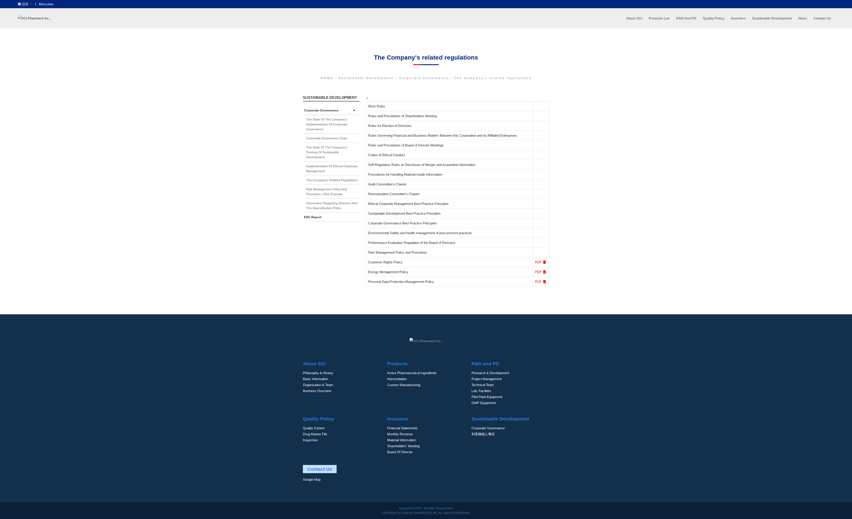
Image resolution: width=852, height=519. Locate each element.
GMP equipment (483, 403)
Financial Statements (402, 428)
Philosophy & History (318, 373)
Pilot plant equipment (486, 397)
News (802, 18)
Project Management (486, 379)
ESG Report (312, 217)
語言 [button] (25, 4)
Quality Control (313, 428)
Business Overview (317, 391)
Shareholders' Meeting (403, 446)
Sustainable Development (772, 18)
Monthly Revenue (400, 434)
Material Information (401, 440)
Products (397, 363)
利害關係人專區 (483, 434)
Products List (659, 18)
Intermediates (397, 379)
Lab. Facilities (481, 391)
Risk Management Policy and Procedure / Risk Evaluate (326, 191)
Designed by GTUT (410, 508)
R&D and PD (686, 18)
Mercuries (46, 4)
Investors (738, 18)
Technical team (482, 385)
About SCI (634, 18)
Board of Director (400, 452)
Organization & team (318, 385)
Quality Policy (713, 18)
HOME (328, 78)
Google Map (312, 479)
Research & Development (490, 373)
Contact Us (822, 18)
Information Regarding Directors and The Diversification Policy (331, 205)
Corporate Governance (425, 78)
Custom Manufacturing (403, 385)
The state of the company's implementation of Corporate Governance (326, 124)
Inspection (310, 440)
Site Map (429, 508)
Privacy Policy (444, 508)
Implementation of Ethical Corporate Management (331, 168)
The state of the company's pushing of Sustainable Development (326, 152)
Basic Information (315, 379)
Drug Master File (315, 434)
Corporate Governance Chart (326, 138)
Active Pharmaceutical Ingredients (412, 373)
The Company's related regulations (492, 78)
